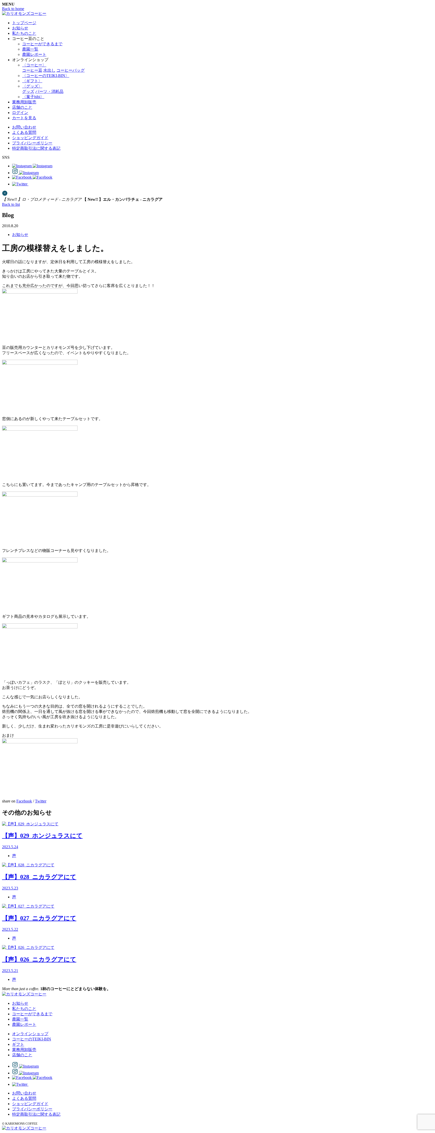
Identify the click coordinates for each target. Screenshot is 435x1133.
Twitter (40, 801)
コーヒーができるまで (42, 44)
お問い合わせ (24, 127)
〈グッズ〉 (32, 86)
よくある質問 (24, 132)
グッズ (28, 91)
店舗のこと (22, 107)
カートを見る (24, 118)
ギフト (18, 1044)
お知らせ (20, 28)
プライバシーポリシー (32, 143)
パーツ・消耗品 (49, 91)
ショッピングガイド (30, 138)
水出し (49, 70)
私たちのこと (24, 33)
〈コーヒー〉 (34, 65)
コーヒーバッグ (70, 70)
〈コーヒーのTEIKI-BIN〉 (45, 75)
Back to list (11, 204)
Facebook (24, 801)
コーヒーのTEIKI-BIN (31, 1039)
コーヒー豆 (32, 70)
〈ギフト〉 (32, 81)
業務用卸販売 (24, 102)
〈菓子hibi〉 (33, 97)
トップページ (24, 23)
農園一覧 (30, 49)
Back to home (13, 9)
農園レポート (34, 54)
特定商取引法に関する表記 (36, 148)
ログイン (20, 112)
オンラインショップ (30, 1034)
